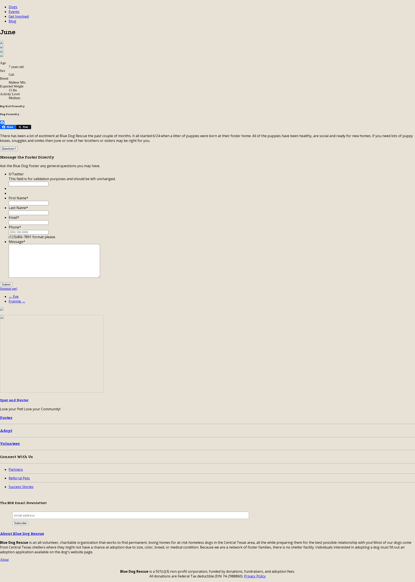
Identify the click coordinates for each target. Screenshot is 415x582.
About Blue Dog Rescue (22, 533)
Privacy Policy (255, 576)
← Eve (14, 296)
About (4, 559)
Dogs (13, 7)
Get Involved (19, 16)
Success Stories (21, 486)
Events (14, 11)
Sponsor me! (8, 288)
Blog (12, 21)
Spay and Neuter (14, 400)
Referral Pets (19, 478)
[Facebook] (207, 123)
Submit (6, 284)
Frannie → (17, 301)
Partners (16, 469)
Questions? (9, 148)
